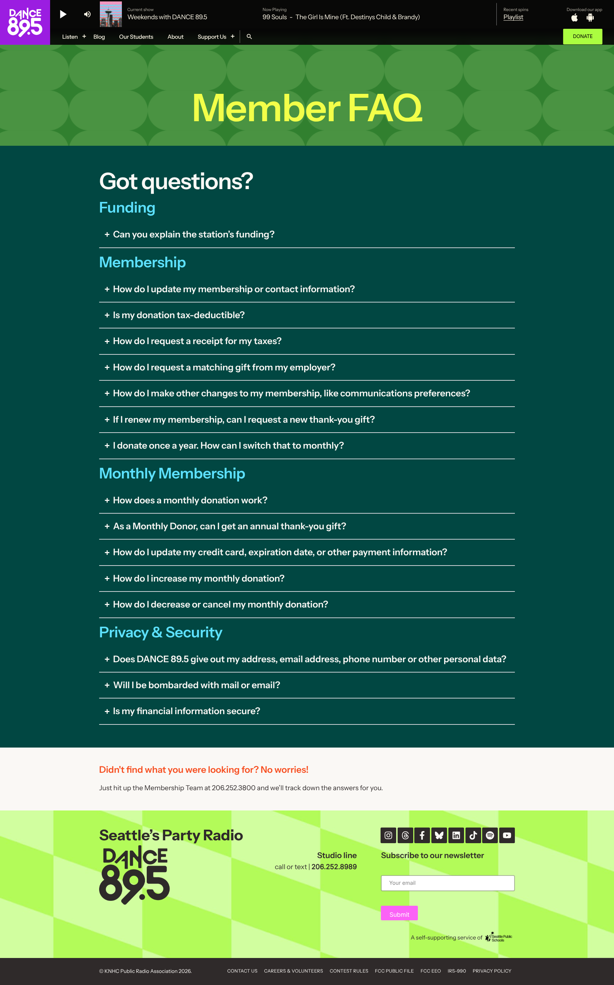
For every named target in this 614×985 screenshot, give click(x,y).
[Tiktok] (473, 835)
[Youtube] (507, 835)
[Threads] (405, 835)
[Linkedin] (456, 835)
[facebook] (422, 835)
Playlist (513, 17)
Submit (399, 915)
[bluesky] (439, 835)
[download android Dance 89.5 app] (590, 17)
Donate (583, 36)
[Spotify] (490, 835)
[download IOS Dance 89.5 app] (574, 17)
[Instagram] (388, 835)
